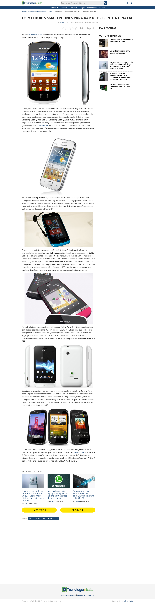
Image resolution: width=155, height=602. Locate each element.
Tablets (64, 7)
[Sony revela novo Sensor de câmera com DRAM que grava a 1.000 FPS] (84, 475)
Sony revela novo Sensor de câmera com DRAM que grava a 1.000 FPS (83, 494)
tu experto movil (35, 34)
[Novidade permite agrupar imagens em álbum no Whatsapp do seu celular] (59, 475)
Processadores (41, 12)
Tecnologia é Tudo (32, 3)
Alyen (62, 22)
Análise (102, 7)
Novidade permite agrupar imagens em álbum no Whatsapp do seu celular (58, 494)
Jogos (82, 7)
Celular (73, 7)
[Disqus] (58, 551)
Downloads (92, 7)
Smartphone (40, 518)
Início (24, 12)
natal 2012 (54, 518)
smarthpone (79, 452)
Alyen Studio (128, 601)
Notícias (53, 7)
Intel (50, 12)
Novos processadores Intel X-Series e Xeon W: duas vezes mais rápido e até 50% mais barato (33, 496)
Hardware (31, 12)
